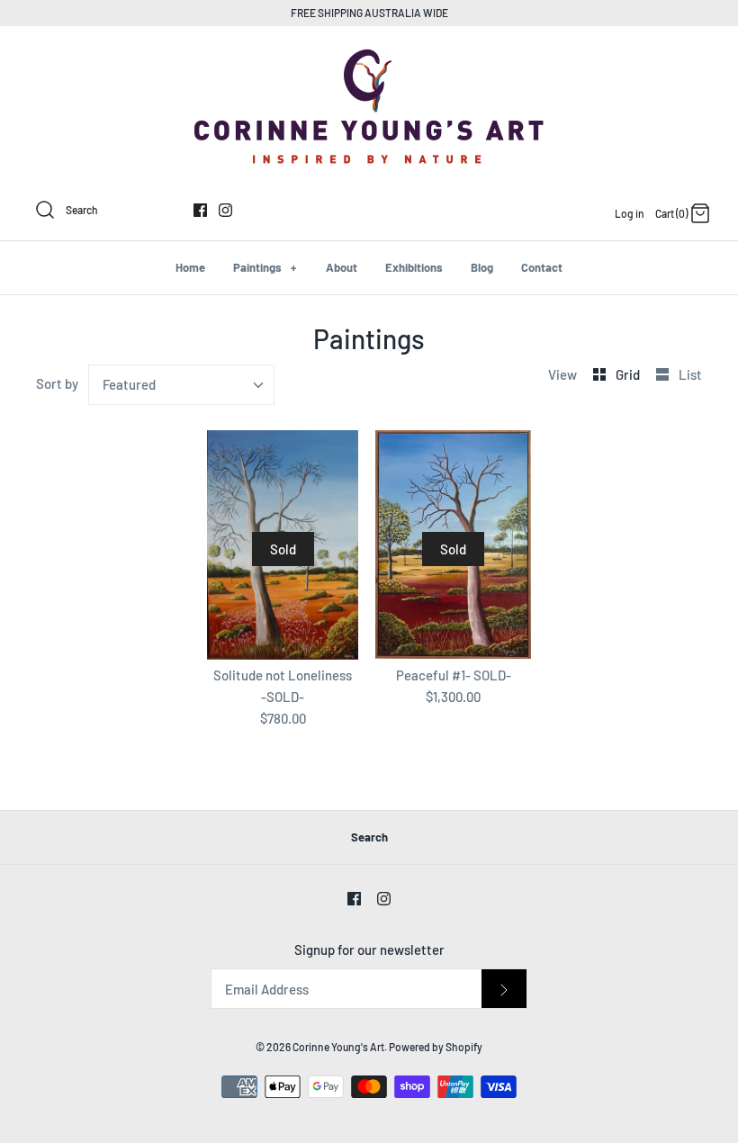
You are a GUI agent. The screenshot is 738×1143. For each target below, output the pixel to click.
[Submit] (504, 988)
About (341, 267)
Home (190, 267)
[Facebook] (200, 210)
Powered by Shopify (435, 1046)
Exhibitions (414, 267)
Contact (541, 267)
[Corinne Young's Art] (369, 55)
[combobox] (181, 384)
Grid (629, 374)
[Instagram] (225, 210)
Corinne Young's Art (338, 1046)
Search (369, 837)
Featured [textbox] (129, 384)
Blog (482, 267)
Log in (629, 213)
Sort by (57, 383)
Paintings (264, 267)
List (690, 374)
